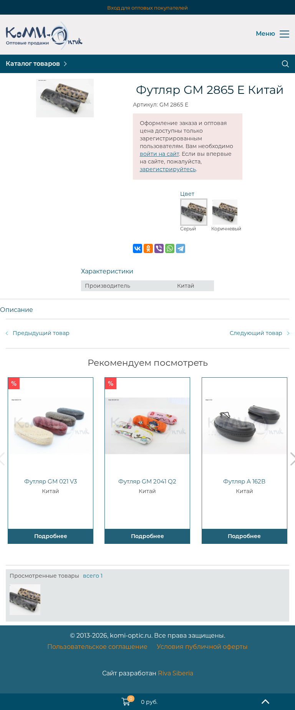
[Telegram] (180, 248)
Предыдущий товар (41, 333)
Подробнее (50, 536)
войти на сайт (159, 153)
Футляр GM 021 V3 (50, 481)
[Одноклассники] (148, 248)
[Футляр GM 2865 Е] (25, 599)
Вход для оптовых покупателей (147, 8)
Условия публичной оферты (202, 646)
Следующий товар (256, 333)
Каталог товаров (33, 63)
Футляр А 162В (244, 481)
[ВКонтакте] (137, 248)
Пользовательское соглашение (97, 646)
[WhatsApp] (169, 248)
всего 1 (93, 575)
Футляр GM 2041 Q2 (147, 481)
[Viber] (159, 248)
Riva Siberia (175, 673)
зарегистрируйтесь (168, 169)
